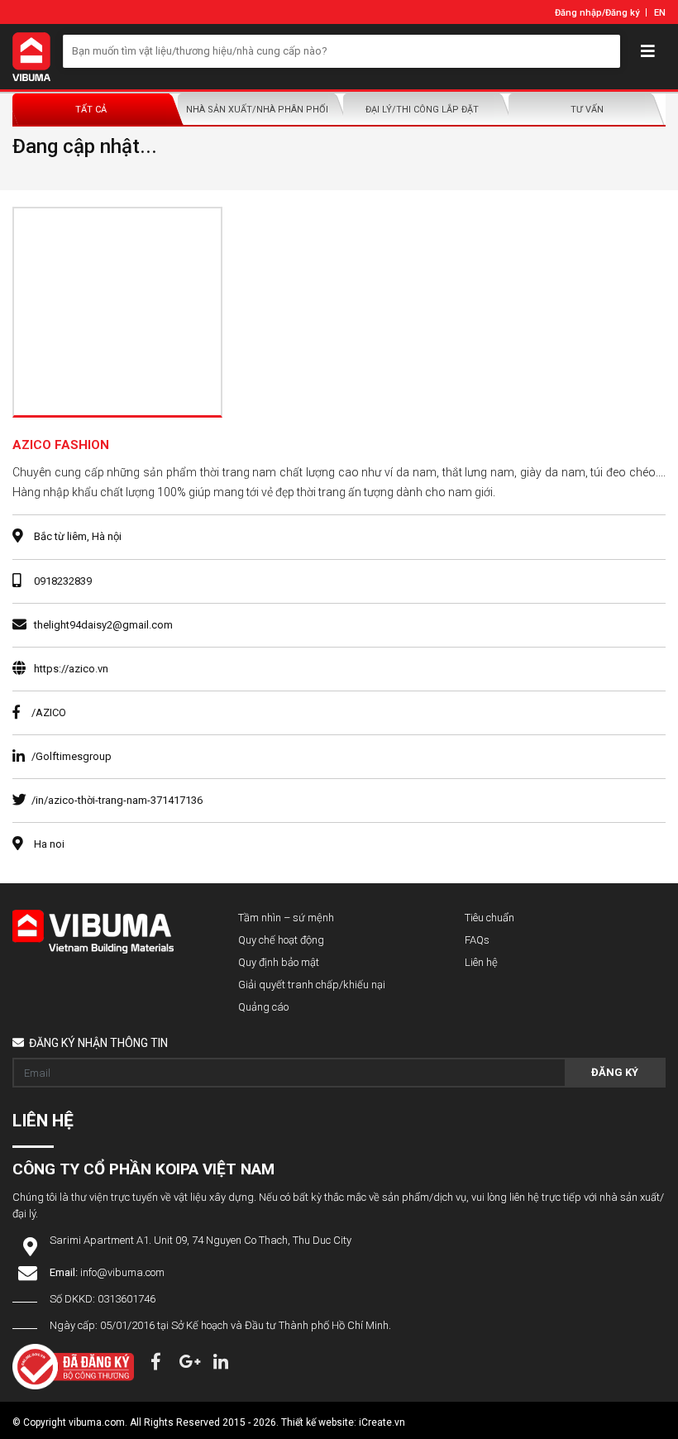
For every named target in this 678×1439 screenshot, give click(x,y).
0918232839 (63, 581)
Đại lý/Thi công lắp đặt (422, 109)
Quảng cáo (263, 1007)
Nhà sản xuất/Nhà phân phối (257, 109)
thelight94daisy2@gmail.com (103, 625)
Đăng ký (622, 12)
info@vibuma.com (122, 1272)
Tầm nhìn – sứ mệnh (286, 917)
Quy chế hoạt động (281, 940)
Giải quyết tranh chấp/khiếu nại (311, 984)
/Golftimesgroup (71, 756)
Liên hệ (481, 962)
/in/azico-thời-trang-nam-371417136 (117, 800)
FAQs (477, 940)
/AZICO (48, 712)
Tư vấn (587, 109)
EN (660, 12)
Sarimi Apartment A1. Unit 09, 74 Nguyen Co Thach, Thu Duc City (200, 1240)
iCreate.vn (382, 1422)
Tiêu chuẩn (489, 917)
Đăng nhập (578, 12)
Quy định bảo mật (278, 962)
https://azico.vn (71, 668)
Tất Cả (91, 109)
